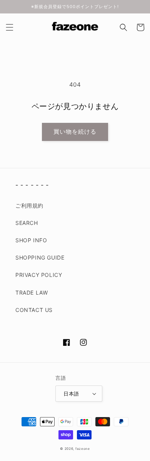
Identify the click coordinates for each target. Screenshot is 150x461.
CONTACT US (34, 310)
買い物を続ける (75, 131)
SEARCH (26, 223)
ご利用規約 (29, 205)
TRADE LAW (31, 292)
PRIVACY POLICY (38, 275)
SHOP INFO (31, 240)
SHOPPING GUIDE (39, 257)
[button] (9, 27)
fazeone (82, 449)
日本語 (71, 394)
